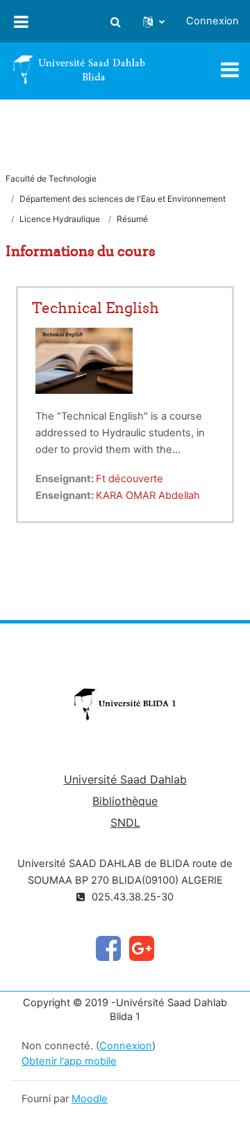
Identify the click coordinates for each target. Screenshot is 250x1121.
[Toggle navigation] (230, 70)
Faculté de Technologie (51, 178)
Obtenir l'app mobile (69, 1061)
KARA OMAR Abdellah (148, 495)
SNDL (125, 822)
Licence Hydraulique (59, 219)
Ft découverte (129, 478)
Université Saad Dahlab (125, 779)
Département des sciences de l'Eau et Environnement (122, 198)
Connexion (212, 21)
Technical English (95, 308)
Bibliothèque (125, 801)
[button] (115, 21)
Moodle (90, 1098)
